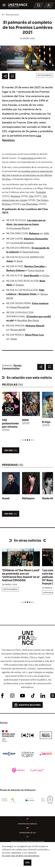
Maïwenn (34, 233)
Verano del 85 (17, 329)
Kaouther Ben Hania (28, 320)
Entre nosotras (36, 270)
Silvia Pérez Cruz (34, 334)
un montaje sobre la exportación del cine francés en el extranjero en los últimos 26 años (27, 175)
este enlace (27, 158)
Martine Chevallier (34, 266)
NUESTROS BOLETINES (30, 705)
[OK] (27, 862)
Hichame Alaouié (34, 325)
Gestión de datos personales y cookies (27, 842)
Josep (9, 261)
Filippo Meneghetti (19, 307)
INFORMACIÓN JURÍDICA (27, 824)
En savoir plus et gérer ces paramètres (20, 855)
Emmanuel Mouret (19, 228)
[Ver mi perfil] (48, 5)
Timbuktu (41, 192)
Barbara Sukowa (15, 270)
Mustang (15, 196)
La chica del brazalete (22, 242)
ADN (46, 233)
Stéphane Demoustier (36, 238)
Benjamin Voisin (28, 294)
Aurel (20, 261)
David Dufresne (31, 251)
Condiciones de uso (27, 833)
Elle (31, 196)
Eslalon (20, 284)
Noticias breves (45, 75)
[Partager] (5, 76)
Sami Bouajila (31, 275)
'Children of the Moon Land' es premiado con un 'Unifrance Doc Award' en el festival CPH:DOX (21, 575)
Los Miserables (30, 204)
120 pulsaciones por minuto (10, 423)
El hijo (46, 275)
